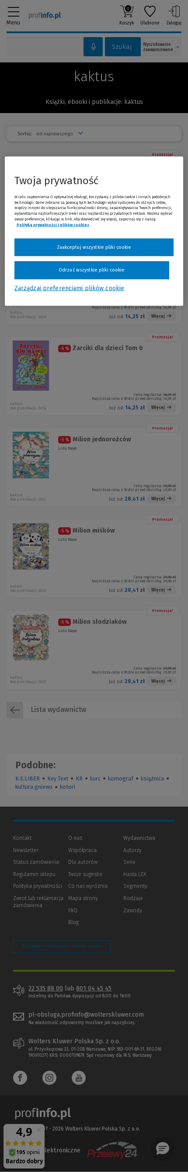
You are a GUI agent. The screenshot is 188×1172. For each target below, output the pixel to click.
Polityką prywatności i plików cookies (53, 224)
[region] (94, 231)
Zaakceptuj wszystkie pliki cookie (94, 247)
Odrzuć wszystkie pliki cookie (92, 270)
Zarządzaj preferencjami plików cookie (69, 288)
